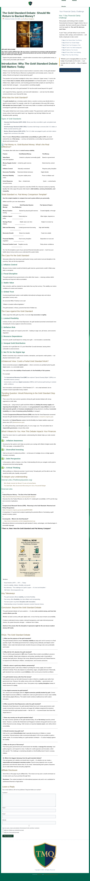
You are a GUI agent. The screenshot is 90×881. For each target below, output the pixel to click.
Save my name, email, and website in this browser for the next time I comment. (20, 828)
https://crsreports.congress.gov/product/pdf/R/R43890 (17, 510)
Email (4, 814)
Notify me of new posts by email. (11, 832)
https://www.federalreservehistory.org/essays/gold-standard (19, 496)
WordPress (40, 874)
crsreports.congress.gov (46, 416)
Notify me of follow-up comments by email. (14, 830)
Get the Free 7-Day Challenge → (70, 70)
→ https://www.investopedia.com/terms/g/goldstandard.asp (19, 521)
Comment (5, 792)
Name (4, 807)
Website (4, 820)
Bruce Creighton (29, 19)
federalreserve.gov (18, 422)
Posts (64, 6)
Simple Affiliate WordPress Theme (51, 874)
